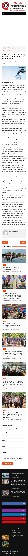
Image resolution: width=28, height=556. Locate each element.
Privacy (3, 553)
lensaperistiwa (6, 61)
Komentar (4, 432)
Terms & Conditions (14, 553)
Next (23, 242)
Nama (3, 440)
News (4, 63)
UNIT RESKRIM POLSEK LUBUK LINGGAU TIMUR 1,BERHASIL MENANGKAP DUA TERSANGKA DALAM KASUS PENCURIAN (18, 483)
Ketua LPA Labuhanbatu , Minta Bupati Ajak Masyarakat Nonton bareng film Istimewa (12, 325)
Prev (5, 242)
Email (3, 446)
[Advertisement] (14, 30)
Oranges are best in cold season (17, 541)
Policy (7, 553)
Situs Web (4, 452)
